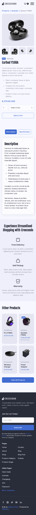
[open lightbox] (18, 30)
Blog (19, 451)
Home (4, 447)
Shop (4, 455)
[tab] (11, 131)
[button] (26, 3)
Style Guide (6, 472)
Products (5, 11)
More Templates (8, 490)
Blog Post (21, 455)
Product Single (7, 462)
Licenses (5, 475)
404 (3, 483)
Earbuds (15, 11)
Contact (21, 447)
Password (6, 487)
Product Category (9, 458)
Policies (21, 458)
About (4, 451)
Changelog (6, 479)
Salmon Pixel (13, 507)
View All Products (18, 380)
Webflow (5, 509)
